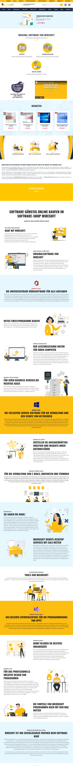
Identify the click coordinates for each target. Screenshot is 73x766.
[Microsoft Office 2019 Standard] (27, 118)
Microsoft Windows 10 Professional (45, 125)
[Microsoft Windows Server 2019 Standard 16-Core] (62, 118)
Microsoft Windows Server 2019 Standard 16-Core (62, 125)
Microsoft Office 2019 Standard (28, 125)
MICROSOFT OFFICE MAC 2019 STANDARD (10, 125)
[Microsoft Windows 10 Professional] (45, 118)
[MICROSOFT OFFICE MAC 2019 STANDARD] (10, 118)
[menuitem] (51, 1)
